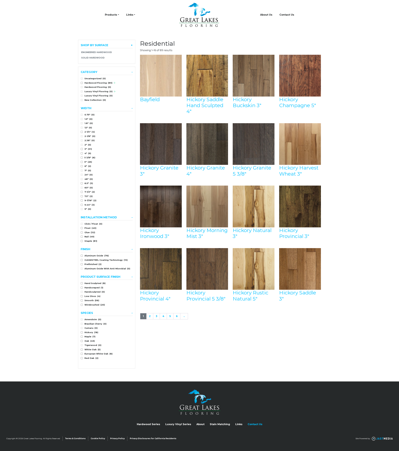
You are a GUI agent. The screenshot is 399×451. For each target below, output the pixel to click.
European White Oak (98, 353)
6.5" (88, 183)
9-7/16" (90, 200)
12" (88, 127)
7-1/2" (89, 192)
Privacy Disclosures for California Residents (153, 438)
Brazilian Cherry (95, 323)
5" (88, 162)
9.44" (89, 205)
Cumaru (91, 328)
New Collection (95, 100)
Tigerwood (92, 345)
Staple (90, 241)
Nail (89, 236)
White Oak (92, 349)
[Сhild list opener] (114, 83)
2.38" (89, 140)
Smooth (91, 300)
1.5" (88, 119)
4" (87, 153)
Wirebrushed (94, 304)
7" (87, 170)
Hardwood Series (148, 424)
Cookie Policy (98, 438)
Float (90, 228)
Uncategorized (95, 78)
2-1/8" (89, 136)
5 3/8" (89, 157)
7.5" (88, 196)
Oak (89, 341)
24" (88, 174)
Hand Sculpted (95, 283)
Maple (89, 336)
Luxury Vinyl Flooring (98, 91)
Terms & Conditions (75, 438)
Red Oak (91, 358)
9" (87, 209)
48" (88, 179)
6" (87, 166)
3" (88, 149)
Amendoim (92, 319)
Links (129, 14)
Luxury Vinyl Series (178, 424)
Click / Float (93, 224)
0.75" (89, 114)
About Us (266, 14)
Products (111, 14)
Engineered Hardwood (96, 52)
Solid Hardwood (93, 57)
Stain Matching (220, 424)
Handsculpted (94, 292)
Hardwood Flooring (98, 83)
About (200, 424)
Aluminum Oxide (96, 255)
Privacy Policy (117, 438)
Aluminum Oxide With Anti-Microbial (107, 268)
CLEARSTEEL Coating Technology (106, 260)
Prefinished (92, 264)
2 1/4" (89, 132)
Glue (89, 232)
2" (87, 144)
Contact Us (286, 14)
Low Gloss (92, 296)
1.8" (88, 123)
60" (88, 187)
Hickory (91, 332)
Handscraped (93, 287)
